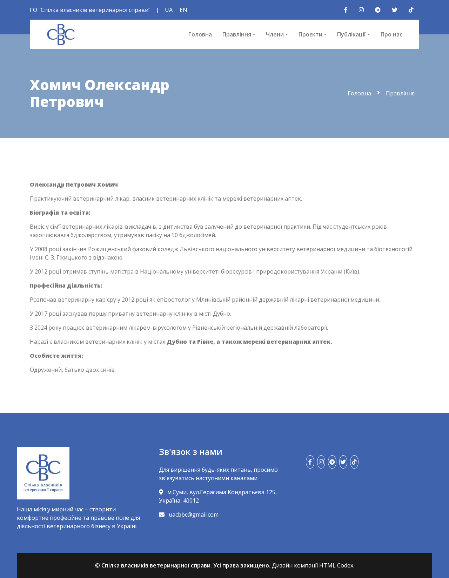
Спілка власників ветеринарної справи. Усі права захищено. (185, 565)
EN (183, 10)
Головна (200, 34)
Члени (275, 34)
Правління (236, 34)
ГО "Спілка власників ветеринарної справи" (90, 10)
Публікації (351, 34)
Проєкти (310, 34)
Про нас (391, 34)
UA (169, 10)
